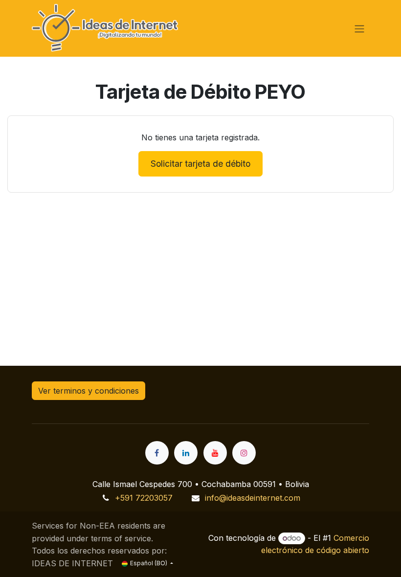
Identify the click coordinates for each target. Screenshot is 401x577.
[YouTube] (215, 453)
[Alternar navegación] (359, 28)
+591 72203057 (144, 498)
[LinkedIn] (186, 453)
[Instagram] (244, 453)
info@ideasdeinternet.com (252, 498)
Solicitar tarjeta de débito (200, 163)
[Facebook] (157, 453)
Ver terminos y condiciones (88, 391)
